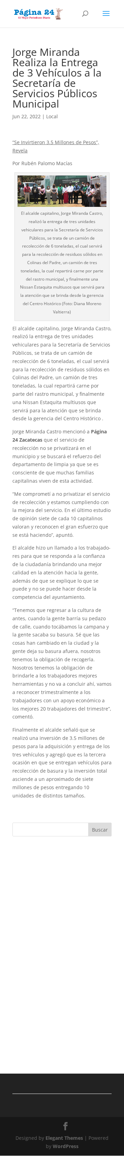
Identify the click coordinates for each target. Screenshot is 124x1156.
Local (52, 116)
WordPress (66, 1146)
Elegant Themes (64, 1138)
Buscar (100, 829)
